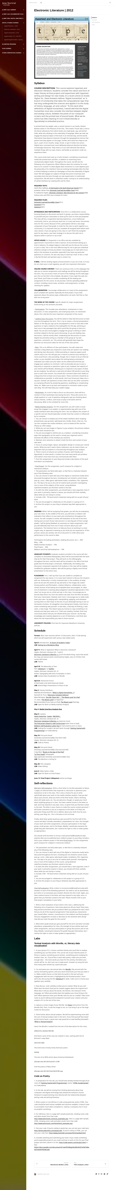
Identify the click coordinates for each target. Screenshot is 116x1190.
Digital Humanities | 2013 (11, 33)
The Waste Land (66, 702)
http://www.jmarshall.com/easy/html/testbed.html (67, 1133)
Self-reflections (96, 22)
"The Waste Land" (47, 700)
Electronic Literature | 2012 (12, 29)
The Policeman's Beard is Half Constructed (49, 723)
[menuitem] (33, 3)
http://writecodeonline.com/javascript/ (48, 1131)
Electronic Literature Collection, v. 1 (47, 655)
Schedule (94, 20)
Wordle (68, 969)
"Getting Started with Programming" (54, 1083)
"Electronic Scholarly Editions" (58, 695)
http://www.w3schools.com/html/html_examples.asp (53, 1123)
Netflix (51, 669)
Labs (93, 24)
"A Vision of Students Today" (60, 643)
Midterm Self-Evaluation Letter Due (47, 726)
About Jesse (33, 2)
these (70, 1005)
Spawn (49, 716)
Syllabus (94, 17)
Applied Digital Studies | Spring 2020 (14, 39)
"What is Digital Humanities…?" (63, 693)
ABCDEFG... (57, 716)
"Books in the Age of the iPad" (53, 752)
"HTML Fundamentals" (81, 1083)
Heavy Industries (40, 716)
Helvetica (59, 979)
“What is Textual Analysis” (43, 1022)
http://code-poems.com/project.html (72, 1142)
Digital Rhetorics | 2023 (11, 26)
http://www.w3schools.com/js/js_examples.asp (51, 1119)
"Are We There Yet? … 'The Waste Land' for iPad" (63, 697)
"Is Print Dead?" (39, 754)
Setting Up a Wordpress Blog (48, 645)
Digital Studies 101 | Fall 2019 (12, 36)
